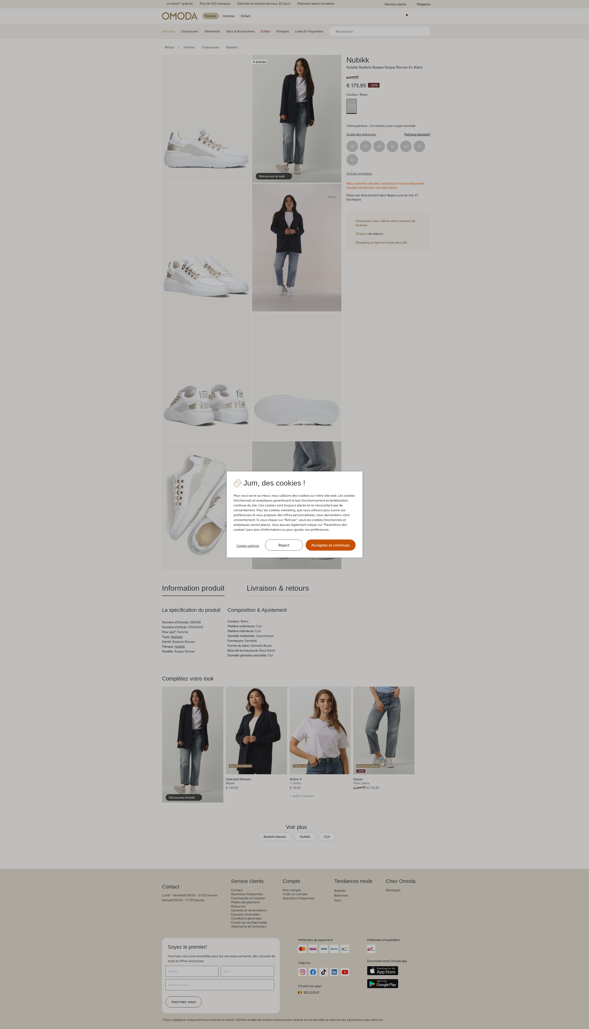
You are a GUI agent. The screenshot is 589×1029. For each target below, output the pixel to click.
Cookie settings (248, 546)
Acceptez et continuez (330, 545)
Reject (283, 545)
